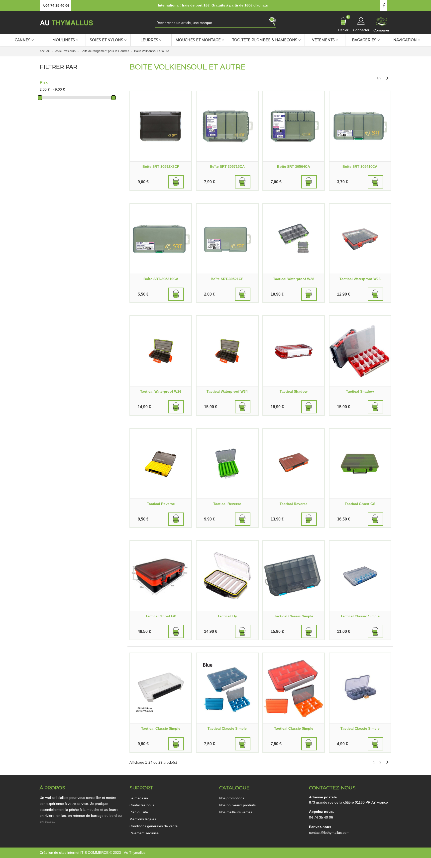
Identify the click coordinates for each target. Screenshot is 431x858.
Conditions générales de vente (153, 826)
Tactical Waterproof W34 (227, 391)
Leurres (149, 40)
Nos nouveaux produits (237, 805)
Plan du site (138, 812)
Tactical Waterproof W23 (360, 279)
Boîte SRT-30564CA (293, 167)
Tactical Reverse (161, 504)
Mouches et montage (198, 40)
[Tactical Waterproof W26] (160, 351)
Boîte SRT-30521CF (227, 279)
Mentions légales (142, 819)
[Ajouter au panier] (176, 181)
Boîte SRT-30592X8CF (160, 167)
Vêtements (323, 40)
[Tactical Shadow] (293, 351)
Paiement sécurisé (144, 833)
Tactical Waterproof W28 (293, 279)
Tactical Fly (227, 616)
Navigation (405, 40)
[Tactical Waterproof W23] (360, 239)
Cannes (22, 40)
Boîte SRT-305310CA (160, 279)
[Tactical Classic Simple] (293, 576)
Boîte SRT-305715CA (227, 167)
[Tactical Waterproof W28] (293, 239)
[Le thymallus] (67, 22)
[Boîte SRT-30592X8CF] (160, 126)
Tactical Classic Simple (293, 616)
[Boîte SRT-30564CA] (293, 126)
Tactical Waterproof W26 (160, 391)
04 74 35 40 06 (321, 817)
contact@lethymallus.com (329, 833)
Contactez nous (141, 805)
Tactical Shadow (294, 391)
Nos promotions (231, 798)
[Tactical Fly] (227, 576)
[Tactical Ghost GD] (160, 576)
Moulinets (63, 40)
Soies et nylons (106, 40)
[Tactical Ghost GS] (360, 464)
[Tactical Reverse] (160, 464)
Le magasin (138, 798)
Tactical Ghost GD (160, 616)
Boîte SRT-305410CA (359, 167)
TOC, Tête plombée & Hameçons (264, 40)
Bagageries (364, 40)
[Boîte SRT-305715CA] (227, 126)
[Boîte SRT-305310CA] (160, 239)
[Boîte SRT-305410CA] (360, 126)
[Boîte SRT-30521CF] (227, 239)
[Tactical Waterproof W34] (227, 351)
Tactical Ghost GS (360, 504)
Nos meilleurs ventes (235, 812)
